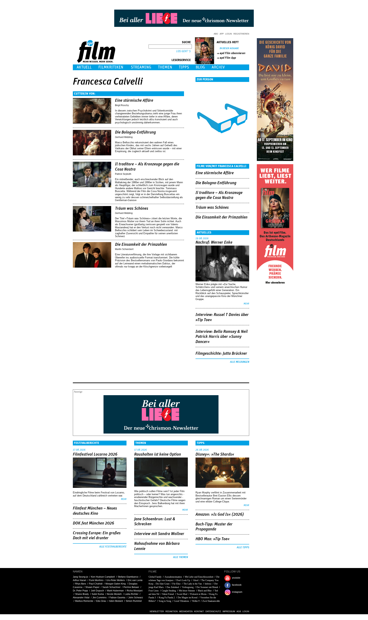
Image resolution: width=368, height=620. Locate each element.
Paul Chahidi (96, 583)
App (222, 34)
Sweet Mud (182, 594)
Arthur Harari (79, 580)
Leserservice (181, 60)
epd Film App (228, 57)
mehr (246, 304)
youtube (236, 577)
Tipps (184, 67)
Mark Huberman (115, 590)
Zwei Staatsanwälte (211, 601)
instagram (237, 592)
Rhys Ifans (80, 583)
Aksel (195, 580)
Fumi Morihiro (96, 580)
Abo (216, 34)
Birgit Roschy (122, 105)
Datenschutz (213, 611)
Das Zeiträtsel (173, 587)
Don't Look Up (183, 580)
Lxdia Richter (131, 594)
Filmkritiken (110, 67)
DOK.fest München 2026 (93, 523)
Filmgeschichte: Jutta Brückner (221, 353)
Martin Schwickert (124, 249)
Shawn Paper (92, 587)
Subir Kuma (98, 594)
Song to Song (165, 601)
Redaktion (171, 611)
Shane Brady (82, 594)
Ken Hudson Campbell (103, 576)
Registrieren (241, 34)
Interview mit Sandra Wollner (159, 534)
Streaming (141, 67)
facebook (237, 585)
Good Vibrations (181, 601)
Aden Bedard (116, 601)
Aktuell (84, 67)
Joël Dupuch (97, 590)
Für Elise (176, 583)
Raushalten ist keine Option (157, 454)
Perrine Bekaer (131, 587)
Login (228, 34)
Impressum (229, 611)
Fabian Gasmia (117, 597)
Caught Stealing (169, 590)
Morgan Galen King (115, 583)
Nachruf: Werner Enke (214, 242)
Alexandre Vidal (81, 597)
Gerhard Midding (124, 137)
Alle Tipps (243, 547)
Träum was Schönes (131, 208)
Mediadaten (186, 611)
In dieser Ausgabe (229, 48)
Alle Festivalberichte (113, 546)
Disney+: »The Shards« (215, 454)
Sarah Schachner (111, 587)
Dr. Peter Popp (80, 590)
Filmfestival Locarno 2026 (95, 454)
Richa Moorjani (135, 590)
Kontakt (199, 611)
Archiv (218, 67)
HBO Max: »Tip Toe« (213, 539)
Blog (200, 67)
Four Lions (154, 590)
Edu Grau (101, 601)
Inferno (208, 583)
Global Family (155, 576)
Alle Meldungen (239, 362)
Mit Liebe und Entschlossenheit (199, 576)
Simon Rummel (134, 601)
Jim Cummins (99, 597)
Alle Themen (180, 557)
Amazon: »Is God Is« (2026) (220, 514)
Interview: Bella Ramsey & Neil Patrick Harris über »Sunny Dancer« (222, 337)
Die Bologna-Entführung (135, 132)
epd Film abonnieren (232, 53)
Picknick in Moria (198, 594)
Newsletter (157, 611)
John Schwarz (135, 597)
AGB (239, 611)
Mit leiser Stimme (187, 590)
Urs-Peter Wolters (115, 580)
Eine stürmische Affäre (134, 100)
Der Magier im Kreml (187, 597)
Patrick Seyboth (123, 174)
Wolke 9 (196, 601)
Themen (165, 67)
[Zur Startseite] (96, 61)
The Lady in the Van (192, 583)
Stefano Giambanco (128, 576)
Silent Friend (168, 594)
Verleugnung (188, 587)
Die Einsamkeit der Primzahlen (141, 244)
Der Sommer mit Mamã (207, 587)
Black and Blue (205, 590)
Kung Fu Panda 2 (167, 597)
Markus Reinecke (84, 601)
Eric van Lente (135, 580)
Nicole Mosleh (114, 594)
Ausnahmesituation (173, 576)
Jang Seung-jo (80, 576)
